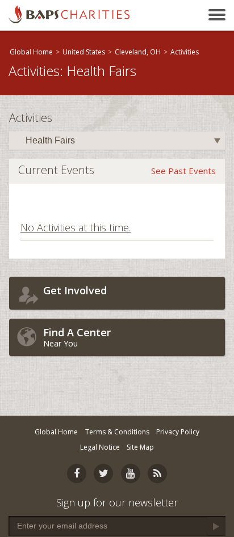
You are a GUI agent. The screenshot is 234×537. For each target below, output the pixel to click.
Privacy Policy (177, 432)
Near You (77, 337)
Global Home (31, 52)
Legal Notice (100, 447)
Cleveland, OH (138, 52)
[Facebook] (76, 473)
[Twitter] (103, 473)
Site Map (140, 447)
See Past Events (183, 170)
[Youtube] (130, 473)
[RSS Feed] (157, 473)
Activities (184, 52)
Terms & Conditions (117, 432)
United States (83, 52)
